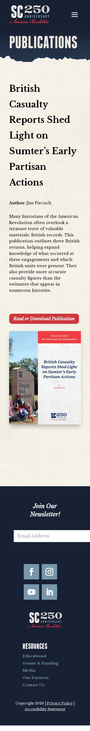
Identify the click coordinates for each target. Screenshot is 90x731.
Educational (35, 656)
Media (29, 670)
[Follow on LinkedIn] (49, 592)
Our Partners (36, 677)
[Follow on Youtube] (31, 592)
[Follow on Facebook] (31, 571)
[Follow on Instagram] (49, 571)
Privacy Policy (60, 703)
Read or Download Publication (44, 318)
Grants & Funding (40, 663)
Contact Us (33, 685)
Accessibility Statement (45, 709)
